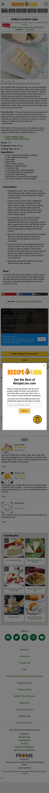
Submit (24, 411)
